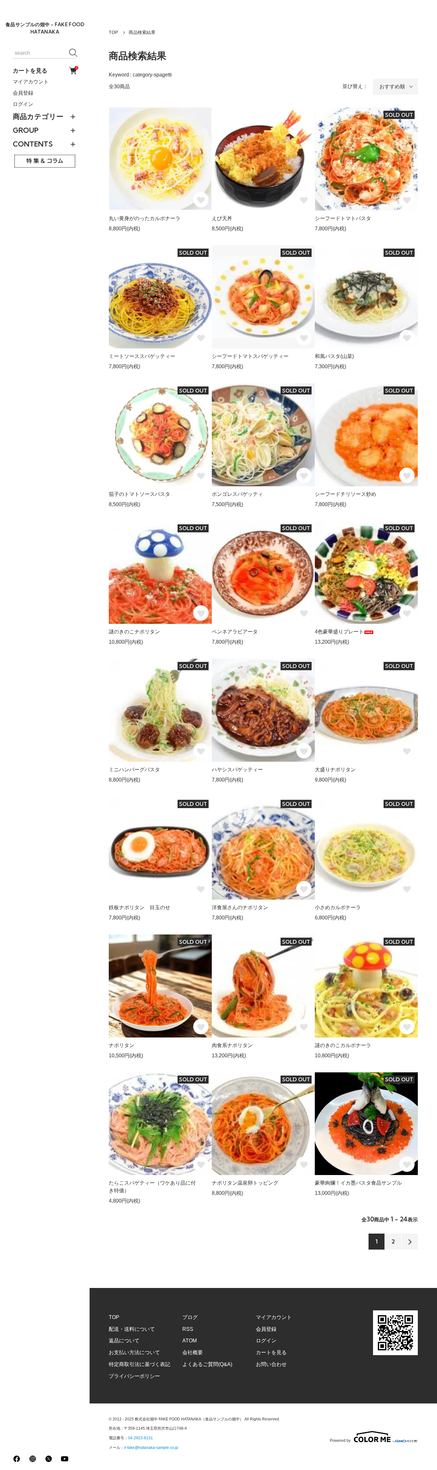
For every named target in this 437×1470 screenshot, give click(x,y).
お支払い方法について (134, 1352)
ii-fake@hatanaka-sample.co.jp (151, 1447)
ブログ (190, 1317)
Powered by (340, 1440)
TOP (113, 32)
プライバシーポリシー (134, 1376)
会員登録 (23, 93)
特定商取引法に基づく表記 (139, 1364)
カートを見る (45, 70)
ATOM (189, 1340)
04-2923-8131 (140, 1438)
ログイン (23, 104)
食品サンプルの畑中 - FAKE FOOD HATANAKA (44, 28)
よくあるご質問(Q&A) (207, 1364)
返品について (124, 1340)
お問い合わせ (271, 1364)
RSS (187, 1329)
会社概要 (192, 1352)
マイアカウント (31, 81)
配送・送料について (132, 1329)
